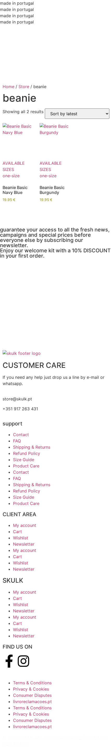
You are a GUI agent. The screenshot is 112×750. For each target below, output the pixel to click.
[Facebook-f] (9, 661)
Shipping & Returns (31, 447)
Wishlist (20, 537)
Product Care (26, 465)
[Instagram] (23, 661)
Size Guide (23, 459)
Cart (17, 531)
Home (8, 86)
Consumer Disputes (32, 695)
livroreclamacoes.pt (32, 701)
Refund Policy (26, 453)
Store (23, 86)
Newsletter (23, 544)
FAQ (17, 440)
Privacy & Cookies (31, 689)
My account (24, 525)
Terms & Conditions (32, 682)
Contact (21, 434)
